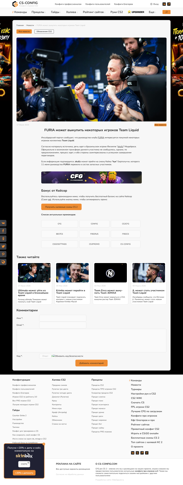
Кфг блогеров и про (143, 420)
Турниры (136, 389)
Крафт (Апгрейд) (59, 412)
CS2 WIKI (136, 398)
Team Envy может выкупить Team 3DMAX (108, 291)
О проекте (137, 446)
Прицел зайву (98, 428)
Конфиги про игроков (144, 415)
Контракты (56, 404)
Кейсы (55, 416)
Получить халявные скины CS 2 (61, 207)
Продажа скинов (59, 385)
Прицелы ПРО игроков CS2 (104, 389)
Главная (20, 25)
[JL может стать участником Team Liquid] (148, 273)
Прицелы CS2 (98, 385)
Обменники (57, 420)
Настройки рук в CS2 (143, 393)
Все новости (24, 31)
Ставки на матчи (59, 424)
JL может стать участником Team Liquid (148, 291)
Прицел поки (97, 400)
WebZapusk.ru (118, 480)
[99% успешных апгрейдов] (136, 11)
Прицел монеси (98, 408)
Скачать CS (137, 402)
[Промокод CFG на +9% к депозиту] (91, 177)
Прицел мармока (99, 420)
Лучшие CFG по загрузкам (146, 411)
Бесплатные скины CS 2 (145, 437)
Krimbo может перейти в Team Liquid (70, 291)
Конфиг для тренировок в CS (25, 431)
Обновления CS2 (44, 31)
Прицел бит (97, 424)
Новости (30, 25)
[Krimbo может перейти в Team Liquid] (72, 273)
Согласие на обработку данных (70, 474)
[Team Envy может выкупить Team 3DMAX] (110, 273)
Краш (54, 400)
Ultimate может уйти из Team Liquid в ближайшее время (33, 292)
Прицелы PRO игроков (102, 431)
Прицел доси (97, 416)
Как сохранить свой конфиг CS (26, 435)
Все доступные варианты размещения (73, 469)
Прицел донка (98, 412)
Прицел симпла (98, 397)
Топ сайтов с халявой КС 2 (146, 442)
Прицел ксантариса (100, 404)
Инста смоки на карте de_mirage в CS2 (29, 439)
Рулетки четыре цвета (62, 393)
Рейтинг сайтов (140, 424)
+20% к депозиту (24, 472)
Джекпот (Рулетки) (60, 397)
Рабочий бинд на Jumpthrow (25, 442)
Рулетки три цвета (60, 389)
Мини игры (57, 408)
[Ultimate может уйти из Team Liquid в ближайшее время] (34, 273)
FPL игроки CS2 (140, 407)
